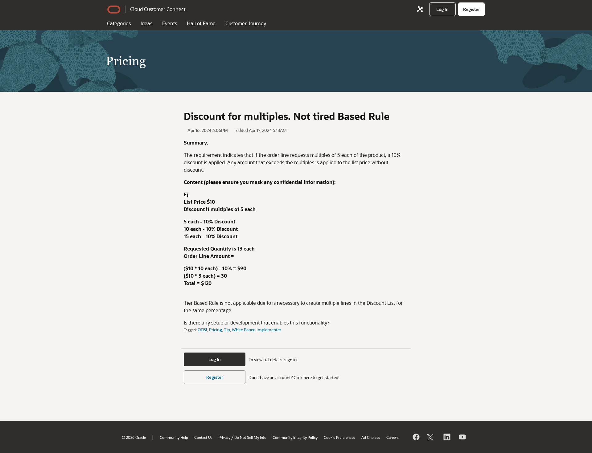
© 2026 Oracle (134, 437)
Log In (214, 359)
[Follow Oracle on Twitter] (431, 437)
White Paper (243, 330)
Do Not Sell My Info (250, 437)
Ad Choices (370, 437)
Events (169, 23)
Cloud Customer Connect (157, 9)
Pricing (215, 330)
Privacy (224, 437)
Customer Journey (245, 23)
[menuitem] (442, 9)
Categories (119, 23)
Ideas (146, 23)
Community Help (174, 437)
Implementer (269, 330)
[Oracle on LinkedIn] (446, 437)
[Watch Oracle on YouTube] (462, 437)
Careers (392, 437)
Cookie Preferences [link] (339, 437)
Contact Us (203, 437)
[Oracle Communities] (420, 9)
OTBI (202, 330)
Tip (227, 330)
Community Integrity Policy (295, 437)
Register (214, 377)
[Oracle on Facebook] (416, 437)
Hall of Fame (201, 23)
